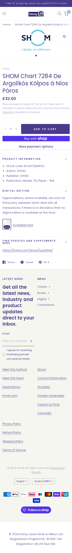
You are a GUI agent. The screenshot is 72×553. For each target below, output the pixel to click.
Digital (41, 299)
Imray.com (9, 395)
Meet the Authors (14, 369)
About (41, 369)
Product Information (21, 158)
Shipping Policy (12, 441)
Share (11, 262)
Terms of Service (14, 450)
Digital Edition (16, 190)
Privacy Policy (11, 424)
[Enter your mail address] (31, 341)
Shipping (7, 112)
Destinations (11, 387)
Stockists (43, 387)
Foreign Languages (50, 395)
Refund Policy (11, 432)
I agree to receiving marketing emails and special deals (19, 354)
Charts (42, 287)
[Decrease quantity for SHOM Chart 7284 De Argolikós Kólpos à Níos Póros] (5, 129)
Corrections (45, 305)
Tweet (29, 262)
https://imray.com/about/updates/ (27, 250)
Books (41, 293)
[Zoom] (64, 36)
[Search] (59, 13)
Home (7, 24)
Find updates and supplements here (29, 242)
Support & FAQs (48, 404)
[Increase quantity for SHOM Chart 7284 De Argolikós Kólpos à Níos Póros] (16, 129)
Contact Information (51, 378)
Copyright (44, 413)
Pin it (46, 262)
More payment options (36, 147)
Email (5, 333)
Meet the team (13, 378)
